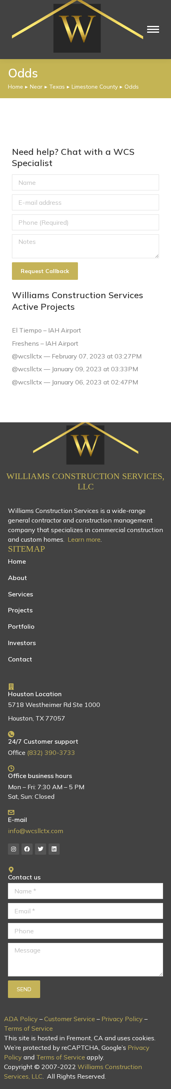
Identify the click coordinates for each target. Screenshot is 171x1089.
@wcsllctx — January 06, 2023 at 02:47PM (75, 382)
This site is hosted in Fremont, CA (53, 1038)
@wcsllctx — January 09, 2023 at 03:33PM (75, 369)
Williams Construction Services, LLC (85, 481)
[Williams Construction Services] (85, 443)
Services (20, 594)
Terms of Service (28, 1028)
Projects (20, 610)
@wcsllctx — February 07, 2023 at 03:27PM (77, 356)
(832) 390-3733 (51, 752)
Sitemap (26, 549)
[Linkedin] (54, 849)
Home (17, 561)
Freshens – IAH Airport (45, 343)
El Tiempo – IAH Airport (46, 330)
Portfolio (21, 626)
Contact (20, 659)
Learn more (84, 539)
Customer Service (69, 1019)
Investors (22, 643)
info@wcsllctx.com (35, 831)
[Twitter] (40, 849)
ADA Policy (21, 1019)
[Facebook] (27, 849)
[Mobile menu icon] (153, 29)
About (17, 578)
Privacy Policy (122, 1019)
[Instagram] (13, 849)
